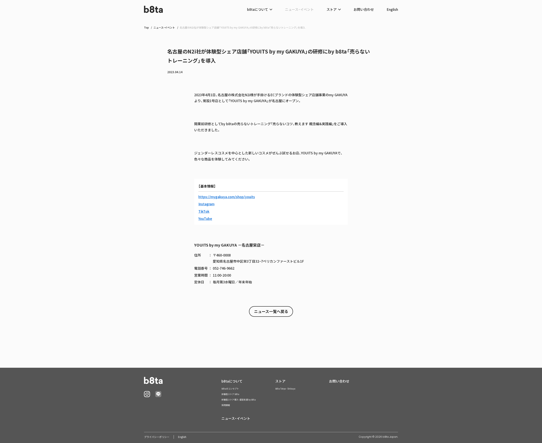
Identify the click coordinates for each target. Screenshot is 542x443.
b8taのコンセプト (230, 388)
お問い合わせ (364, 9)
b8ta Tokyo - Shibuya (285, 388)
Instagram (206, 203)
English (392, 9)
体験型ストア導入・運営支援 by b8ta (238, 399)
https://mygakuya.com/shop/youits (226, 196)
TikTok (203, 211)
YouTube (205, 218)
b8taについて (231, 381)
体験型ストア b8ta (230, 394)
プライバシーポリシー (156, 437)
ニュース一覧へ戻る (271, 311)
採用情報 (225, 405)
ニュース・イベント (299, 9)
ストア (280, 381)
